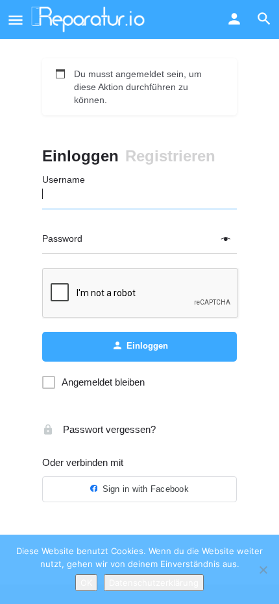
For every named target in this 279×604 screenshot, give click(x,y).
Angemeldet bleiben (103, 382)
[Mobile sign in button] (234, 18)
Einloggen (80, 156)
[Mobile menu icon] (15, 19)
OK (86, 582)
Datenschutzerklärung (154, 582)
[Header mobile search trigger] (264, 18)
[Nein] (262, 569)
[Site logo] (89, 19)
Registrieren (170, 156)
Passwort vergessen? (108, 429)
